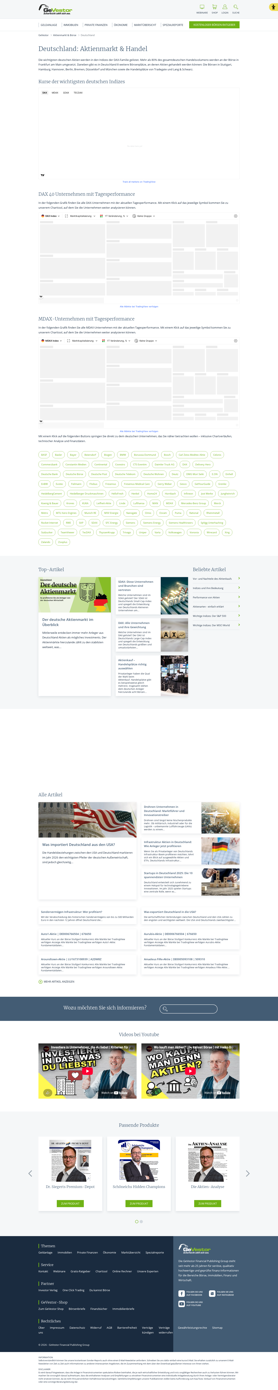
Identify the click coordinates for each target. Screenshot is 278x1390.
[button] (273, 7)
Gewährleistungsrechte (192, 1327)
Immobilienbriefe (123, 1309)
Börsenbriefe (77, 1309)
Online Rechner (122, 1271)
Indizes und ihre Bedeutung (208, 588)
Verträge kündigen (148, 1330)
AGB (109, 1327)
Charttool (101, 1271)
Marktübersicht (145, 25)
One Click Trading (73, 1290)
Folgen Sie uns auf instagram (225, 1293)
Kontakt (43, 1271)
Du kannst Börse (99, 1290)
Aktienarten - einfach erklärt (208, 606)
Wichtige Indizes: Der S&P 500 (209, 615)
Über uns (41, 1330)
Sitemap (217, 1327)
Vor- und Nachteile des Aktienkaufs (212, 578)
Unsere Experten (147, 1271)
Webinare (59, 1271)
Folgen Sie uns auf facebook (194, 1293)
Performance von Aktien (206, 597)
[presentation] (30, 1173)
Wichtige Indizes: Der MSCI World (211, 625)
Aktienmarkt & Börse (64, 35)
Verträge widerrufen (166, 1330)
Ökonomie (121, 25)
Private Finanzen (96, 25)
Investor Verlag (47, 1290)
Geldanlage (49, 25)
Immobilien (71, 25)
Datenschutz (77, 1327)
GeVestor (43, 35)
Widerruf (96, 1327)
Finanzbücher (98, 1309)
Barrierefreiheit (127, 1327)
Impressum (57, 1327)
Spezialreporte (173, 25)
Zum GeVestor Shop (51, 1309)
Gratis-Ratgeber (80, 1271)
